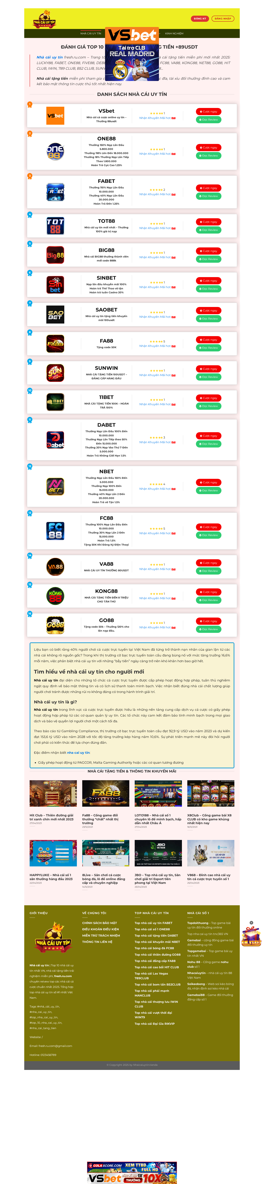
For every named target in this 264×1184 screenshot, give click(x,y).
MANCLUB (142, 995)
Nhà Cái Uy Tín (90, 33)
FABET (167, 923)
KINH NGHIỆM (174, 33)
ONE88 (164, 929)
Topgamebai (196, 951)
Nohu (191, 962)
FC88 (170, 948)
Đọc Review (210, 119)
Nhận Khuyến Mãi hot (155, 118)
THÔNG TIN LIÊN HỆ (97, 942)
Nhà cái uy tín (49, 57)
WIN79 (140, 1017)
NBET (176, 942)
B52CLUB (173, 984)
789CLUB (142, 978)
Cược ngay (210, 111)
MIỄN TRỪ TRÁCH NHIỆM (101, 935)
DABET (173, 935)
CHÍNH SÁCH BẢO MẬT (99, 923)
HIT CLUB (172, 967)
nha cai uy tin (202, 934)
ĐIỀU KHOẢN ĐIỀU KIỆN (100, 929)
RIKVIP (170, 1023)
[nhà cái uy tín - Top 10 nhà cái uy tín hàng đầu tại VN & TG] (61, 18)
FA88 (172, 961)
